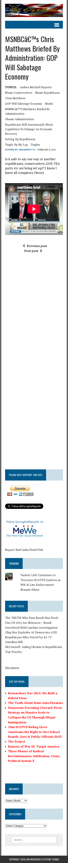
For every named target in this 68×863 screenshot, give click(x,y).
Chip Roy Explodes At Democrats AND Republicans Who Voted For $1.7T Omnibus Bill (31, 637)
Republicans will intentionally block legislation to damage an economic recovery (29, 129)
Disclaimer (12, 668)
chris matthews (15, 98)
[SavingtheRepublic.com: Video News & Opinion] (34, 10)
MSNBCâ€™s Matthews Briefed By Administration (27, 111)
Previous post (37, 246)
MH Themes (53, 859)
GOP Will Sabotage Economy (23, 103)
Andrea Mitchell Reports (36, 87)
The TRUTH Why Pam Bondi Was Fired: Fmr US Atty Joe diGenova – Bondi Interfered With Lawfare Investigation (32, 622)
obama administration (19, 119)
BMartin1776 (27, 149)
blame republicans (47, 92)
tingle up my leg (16, 144)
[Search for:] (34, 839)
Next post (31, 251)
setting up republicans (20, 139)
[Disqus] (34, 313)
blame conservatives (18, 92)
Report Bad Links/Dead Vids (24, 550)
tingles (35, 144)
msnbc (49, 103)
